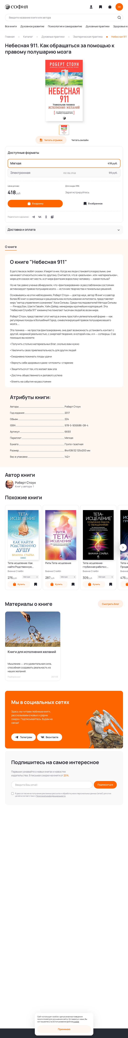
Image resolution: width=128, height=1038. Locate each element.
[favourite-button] (35, 584)
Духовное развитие (32, 26)
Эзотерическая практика (88, 36)
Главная (10, 36)
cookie (76, 1021)
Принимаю (64, 1029)
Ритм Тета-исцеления (58, 563)
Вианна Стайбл (15, 571)
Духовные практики (97, 26)
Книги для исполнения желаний (32, 652)
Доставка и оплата (21, 229)
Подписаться (105, 784)
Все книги (11, 26)
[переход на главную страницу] (16, 7)
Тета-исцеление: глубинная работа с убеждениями (94, 565)
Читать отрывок (53, 140)
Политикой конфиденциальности (51, 796)
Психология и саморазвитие (65, 26)
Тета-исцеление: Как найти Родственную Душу (20, 565)
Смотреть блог (110, 604)
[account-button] (91, 7)
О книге (11, 247)
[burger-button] (119, 7)
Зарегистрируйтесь (77, 192)
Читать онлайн (80, 140)
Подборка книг (14, 677)
